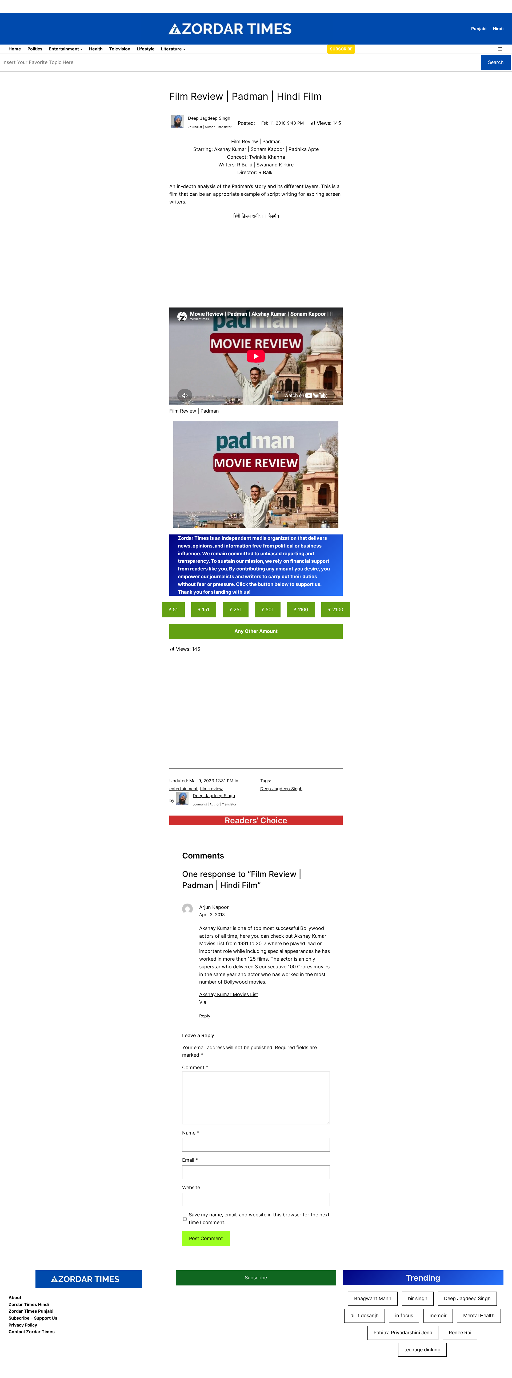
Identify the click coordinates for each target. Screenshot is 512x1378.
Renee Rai (460, 1332)
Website (191, 1187)
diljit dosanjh (364, 1315)
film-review (211, 788)
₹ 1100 (301, 609)
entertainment (183, 788)
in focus (404, 1315)
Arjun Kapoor (214, 907)
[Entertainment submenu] (81, 49)
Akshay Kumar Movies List (228, 994)
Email (190, 1160)
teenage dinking (422, 1349)
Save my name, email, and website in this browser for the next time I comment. (259, 1218)
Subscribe (341, 48)
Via (202, 1002)
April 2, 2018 (212, 914)
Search (496, 62)
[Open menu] (500, 49)
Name (190, 1133)
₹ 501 (268, 609)
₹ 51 (173, 609)
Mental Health (479, 1315)
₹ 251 (236, 609)
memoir (438, 1315)
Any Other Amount (256, 631)
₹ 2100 (335, 609)
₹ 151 (203, 609)
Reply (204, 1015)
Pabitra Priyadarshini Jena (403, 1332)
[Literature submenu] (184, 49)
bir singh (417, 1298)
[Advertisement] (256, 263)
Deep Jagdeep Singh (209, 118)
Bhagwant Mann (372, 1298)
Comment (195, 1067)
